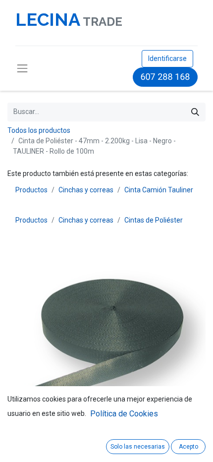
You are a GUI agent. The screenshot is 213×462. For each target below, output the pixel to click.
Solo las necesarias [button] (137, 446)
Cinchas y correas (85, 190)
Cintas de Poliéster (153, 220)
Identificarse (167, 58)
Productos (31, 190)
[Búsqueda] (195, 112)
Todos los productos (38, 130)
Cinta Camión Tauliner (158, 190)
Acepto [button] (188, 446)
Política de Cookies (124, 413)
